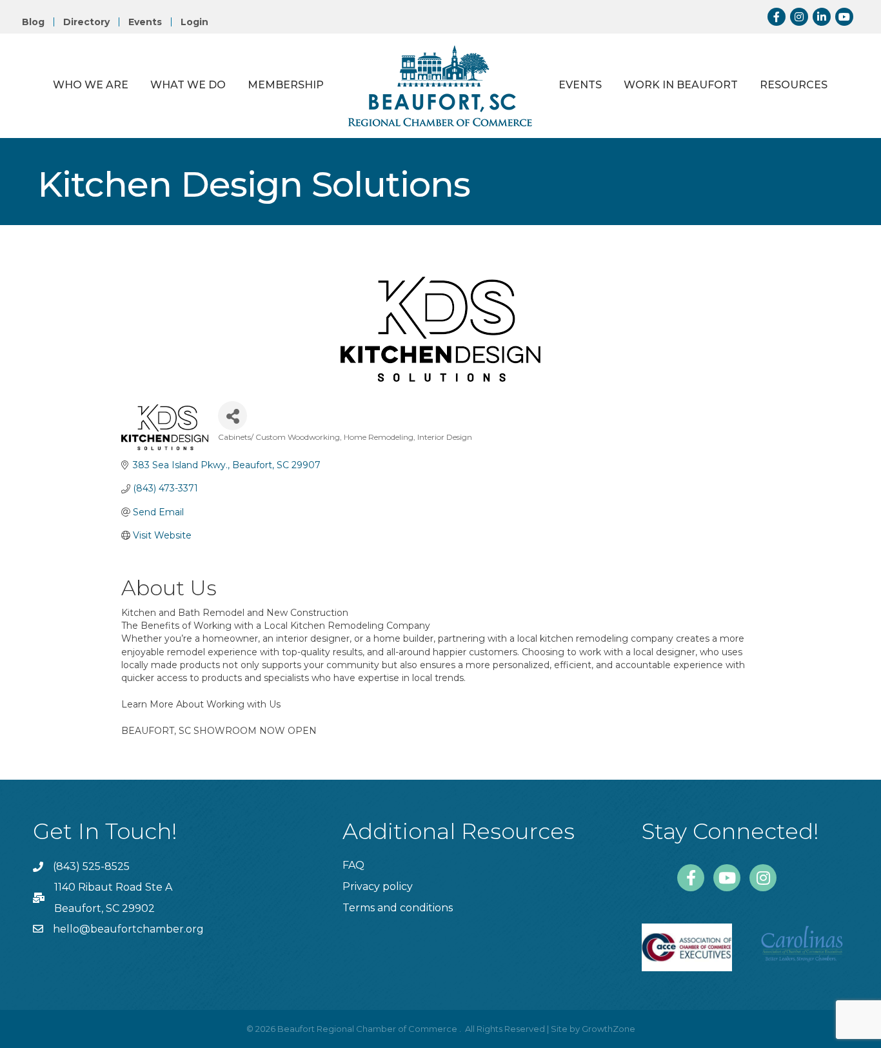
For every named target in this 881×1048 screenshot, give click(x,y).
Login (194, 21)
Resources (793, 85)
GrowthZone (608, 1028)
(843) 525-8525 (91, 866)
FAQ (353, 865)
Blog (33, 21)
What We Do (188, 85)
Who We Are (90, 85)
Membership (286, 85)
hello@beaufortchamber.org (128, 929)
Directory (86, 21)
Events (145, 21)
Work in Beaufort (681, 85)
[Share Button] (232, 415)
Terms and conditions (397, 908)
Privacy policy (377, 886)
